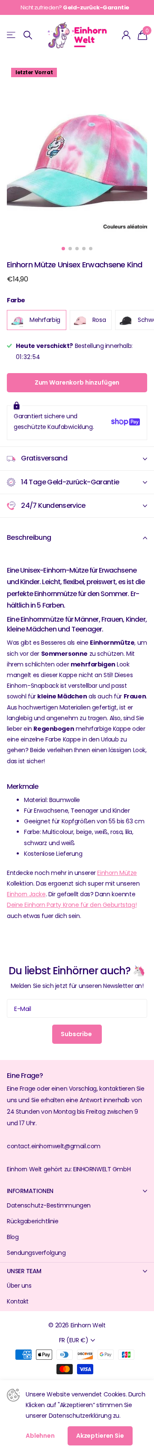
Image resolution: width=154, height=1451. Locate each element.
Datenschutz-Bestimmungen (49, 1205)
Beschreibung (29, 537)
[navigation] (63, 248)
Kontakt (18, 1301)
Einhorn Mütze (117, 873)
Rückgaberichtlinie (32, 1221)
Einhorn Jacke (26, 894)
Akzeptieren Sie (100, 1435)
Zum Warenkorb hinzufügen (77, 382)
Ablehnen (40, 1435)
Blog (12, 1237)
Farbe (16, 300)
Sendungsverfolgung (36, 1252)
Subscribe (77, 1034)
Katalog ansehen (12, 35)
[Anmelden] (126, 35)
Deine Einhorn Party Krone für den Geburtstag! (71, 905)
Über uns (19, 1285)
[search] (28, 35)
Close (77, 1190)
